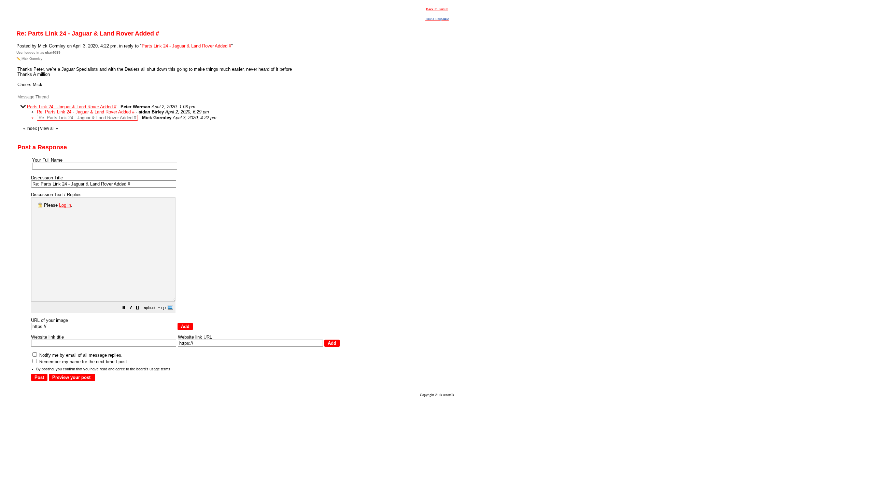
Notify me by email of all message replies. (80, 355)
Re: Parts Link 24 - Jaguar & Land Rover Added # (86, 111)
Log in (65, 205)
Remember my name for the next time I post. (83, 361)
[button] (124, 308)
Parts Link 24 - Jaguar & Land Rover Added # (186, 46)
